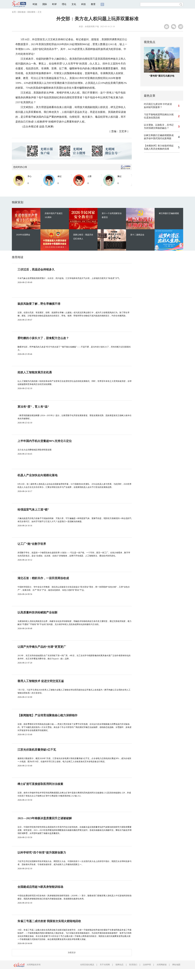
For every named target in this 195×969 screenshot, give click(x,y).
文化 (74, 4)
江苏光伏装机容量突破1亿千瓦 (37, 749)
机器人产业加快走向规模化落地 (38, 475)
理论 (64, 4)
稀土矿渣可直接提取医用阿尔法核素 (40, 783)
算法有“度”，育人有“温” (33, 406)
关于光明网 (105, 965)
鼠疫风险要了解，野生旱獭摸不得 (39, 303)
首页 (14, 12)
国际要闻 (31, 12)
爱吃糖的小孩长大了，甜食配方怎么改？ (43, 338)
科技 (83, 4)
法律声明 (147, 965)
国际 (44, 4)
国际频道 (22, 12)
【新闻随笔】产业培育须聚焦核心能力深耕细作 (48, 715)
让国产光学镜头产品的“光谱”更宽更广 (42, 646)
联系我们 (133, 965)
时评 (54, 4)
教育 (93, 4)
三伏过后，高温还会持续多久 (36, 269)
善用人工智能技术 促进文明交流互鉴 (41, 681)
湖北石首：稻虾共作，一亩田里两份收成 (43, 578)
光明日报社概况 (87, 965)
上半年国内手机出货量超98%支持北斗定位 (45, 440)
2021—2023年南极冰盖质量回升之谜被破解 (45, 818)
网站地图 (176, 965)
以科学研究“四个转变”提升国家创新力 (42, 852)
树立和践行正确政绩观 (169, 213)
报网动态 (119, 965)
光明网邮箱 (162, 965)
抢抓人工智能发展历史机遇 (35, 372)
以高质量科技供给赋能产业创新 (38, 612)
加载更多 (72, 952)
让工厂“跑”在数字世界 (32, 543)
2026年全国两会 (23, 235)
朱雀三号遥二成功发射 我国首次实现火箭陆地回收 (49, 921)
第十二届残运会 (137, 235)
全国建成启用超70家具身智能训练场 (40, 886)
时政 (35, 4)
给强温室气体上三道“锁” (33, 509)
